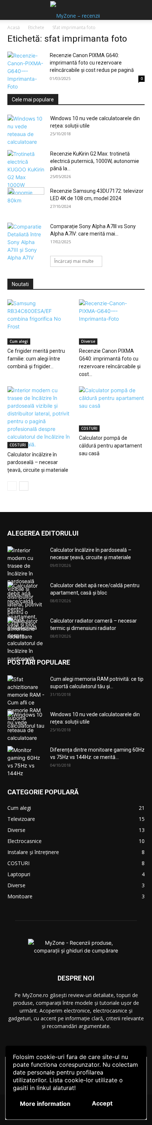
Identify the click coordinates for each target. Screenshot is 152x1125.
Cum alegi (19, 341)
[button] (141, 10)
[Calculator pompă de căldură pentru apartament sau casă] (112, 409)
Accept (102, 1103)
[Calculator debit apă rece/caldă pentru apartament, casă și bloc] (25, 605)
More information (45, 1103)
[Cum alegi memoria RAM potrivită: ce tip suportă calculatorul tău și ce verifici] (25, 702)
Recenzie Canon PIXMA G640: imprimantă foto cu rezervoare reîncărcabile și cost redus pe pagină (92, 62)
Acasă (13, 27)
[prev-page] (12, 486)
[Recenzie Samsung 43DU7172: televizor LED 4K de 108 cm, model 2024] (25, 200)
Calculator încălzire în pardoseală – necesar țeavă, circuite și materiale (37, 462)
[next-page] (23, 486)
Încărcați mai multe (74, 261)
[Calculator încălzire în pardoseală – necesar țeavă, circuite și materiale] (40, 417)
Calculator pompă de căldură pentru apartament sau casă (110, 445)
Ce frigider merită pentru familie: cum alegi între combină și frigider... (36, 358)
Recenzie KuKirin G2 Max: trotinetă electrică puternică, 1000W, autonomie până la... (94, 161)
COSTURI (18, 444)
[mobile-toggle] (12, 10)
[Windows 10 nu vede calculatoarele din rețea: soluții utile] (25, 130)
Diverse (88, 341)
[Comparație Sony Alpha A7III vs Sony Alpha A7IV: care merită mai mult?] (25, 242)
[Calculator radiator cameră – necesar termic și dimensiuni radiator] (25, 630)
